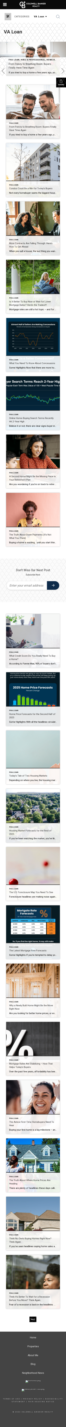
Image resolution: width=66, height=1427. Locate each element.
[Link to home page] (33, 4)
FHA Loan (14, 60)
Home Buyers (54, 60)
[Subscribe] (53, 585)
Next (33, 1319)
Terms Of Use (11, 1399)
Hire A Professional (33, 60)
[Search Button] (58, 17)
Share (61, 85)
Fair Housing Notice (41, 1401)
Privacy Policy (32, 1399)
